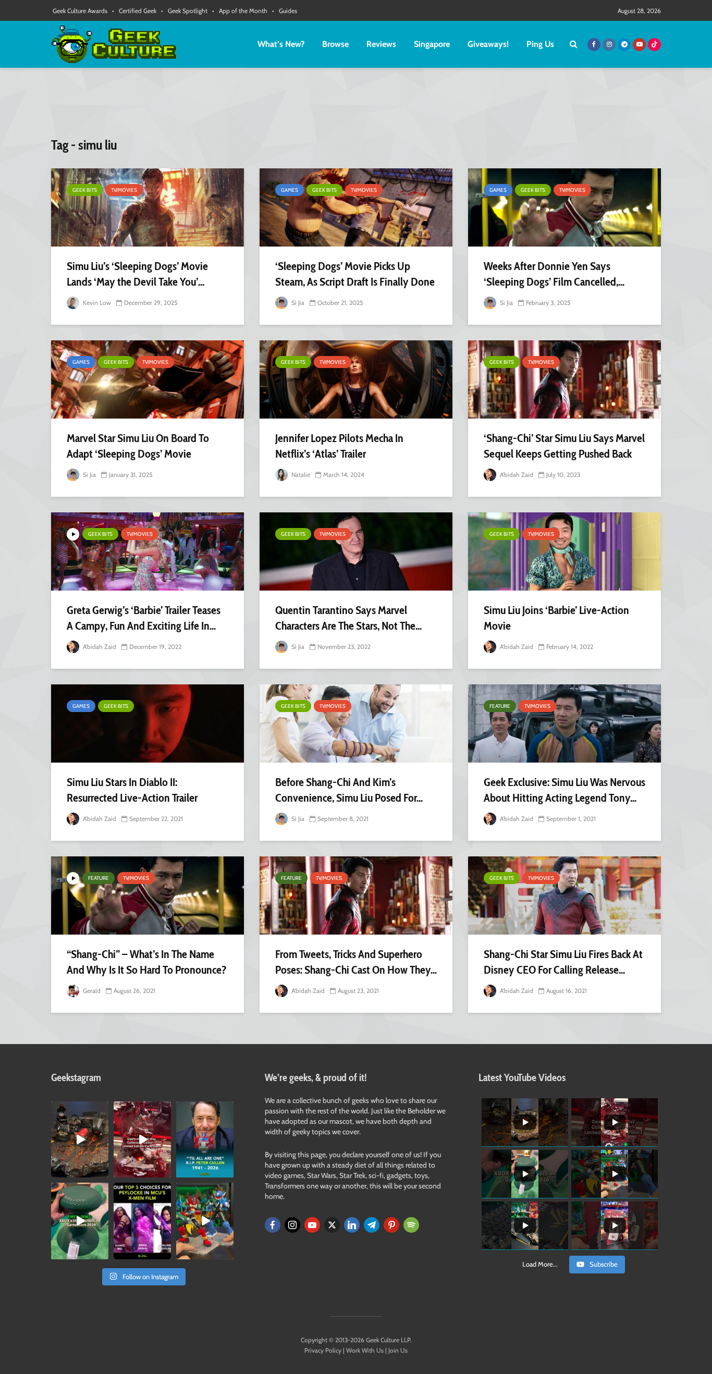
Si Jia (297, 302)
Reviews (381, 44)
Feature (499, 706)
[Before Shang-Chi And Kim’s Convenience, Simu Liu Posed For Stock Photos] (356, 723)
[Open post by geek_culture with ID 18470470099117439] (79, 1139)
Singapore (432, 44)
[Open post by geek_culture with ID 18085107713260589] (142, 1139)
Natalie (300, 475)
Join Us (398, 1350)
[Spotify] (411, 1225)
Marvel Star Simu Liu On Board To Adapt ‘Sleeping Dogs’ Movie (138, 446)
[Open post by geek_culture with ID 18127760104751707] (205, 1139)
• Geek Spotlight (184, 11)
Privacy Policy (322, 1350)
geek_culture (79, 1109)
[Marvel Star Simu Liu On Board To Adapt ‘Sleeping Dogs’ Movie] (147, 379)
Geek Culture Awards (80, 11)
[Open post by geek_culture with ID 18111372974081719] (205, 1221)
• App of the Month (239, 11)
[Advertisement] (356, 106)
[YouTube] (312, 1225)
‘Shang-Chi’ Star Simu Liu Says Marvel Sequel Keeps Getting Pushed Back (564, 446)
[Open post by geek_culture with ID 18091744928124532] (79, 1221)
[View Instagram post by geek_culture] (102, 1172)
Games (289, 190)
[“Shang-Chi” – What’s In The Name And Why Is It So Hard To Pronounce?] (147, 895)
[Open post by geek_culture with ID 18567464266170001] (142, 1221)
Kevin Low (96, 302)
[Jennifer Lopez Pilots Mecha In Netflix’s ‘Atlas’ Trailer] (356, 379)
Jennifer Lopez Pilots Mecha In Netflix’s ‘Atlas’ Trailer (339, 446)
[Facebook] (272, 1225)
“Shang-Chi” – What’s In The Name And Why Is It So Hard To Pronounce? (147, 962)
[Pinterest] (391, 1225)
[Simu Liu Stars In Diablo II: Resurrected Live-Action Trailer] (147, 723)
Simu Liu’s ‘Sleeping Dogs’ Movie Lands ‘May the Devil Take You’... (137, 274)
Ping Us (540, 44)
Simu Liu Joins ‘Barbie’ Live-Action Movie (556, 618)
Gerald (91, 991)
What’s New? (280, 44)
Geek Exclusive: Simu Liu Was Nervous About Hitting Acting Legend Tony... (564, 790)
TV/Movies (124, 190)
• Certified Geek (134, 11)
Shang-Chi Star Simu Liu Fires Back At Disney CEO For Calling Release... (563, 962)
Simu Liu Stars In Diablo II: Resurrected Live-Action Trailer (132, 790)
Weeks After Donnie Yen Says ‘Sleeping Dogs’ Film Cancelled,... (554, 274)
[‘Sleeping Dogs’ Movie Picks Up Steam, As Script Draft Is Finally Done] (356, 207)
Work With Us (365, 1350)
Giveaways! (488, 44)
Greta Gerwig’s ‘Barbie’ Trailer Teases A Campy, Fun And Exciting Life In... (143, 618)
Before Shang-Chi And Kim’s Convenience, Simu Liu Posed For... (349, 790)
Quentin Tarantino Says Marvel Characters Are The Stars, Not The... (348, 618)
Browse (335, 44)
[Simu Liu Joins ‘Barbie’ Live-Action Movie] (564, 551)
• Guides (284, 11)
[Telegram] (371, 1225)
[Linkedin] (352, 1225)
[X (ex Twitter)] (332, 1225)
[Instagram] (292, 1225)
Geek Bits (84, 190)
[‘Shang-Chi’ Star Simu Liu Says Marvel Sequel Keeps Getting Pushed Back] (564, 379)
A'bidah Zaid (515, 475)
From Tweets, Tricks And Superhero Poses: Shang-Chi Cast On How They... (356, 962)
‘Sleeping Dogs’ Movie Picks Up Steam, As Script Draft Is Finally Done (355, 274)
